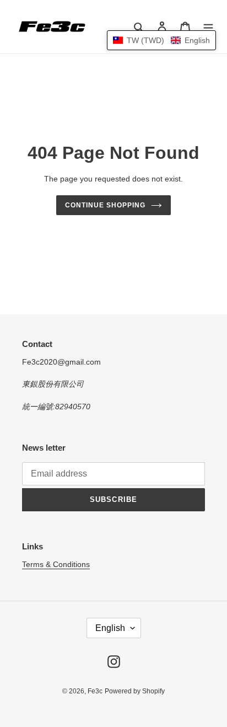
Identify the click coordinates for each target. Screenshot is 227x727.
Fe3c (95, 691)
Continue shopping (105, 205)
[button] (161, 40)
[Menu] (208, 27)
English (110, 628)
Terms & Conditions (56, 564)
